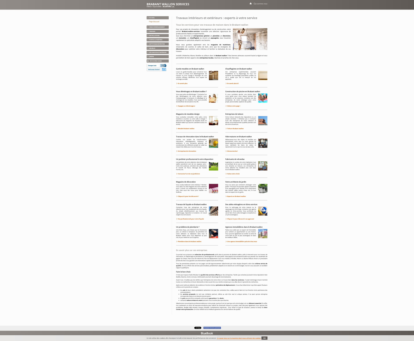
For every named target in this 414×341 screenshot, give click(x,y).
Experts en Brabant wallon (236, 196)
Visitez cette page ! (233, 106)
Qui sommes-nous (260, 4)
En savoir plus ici (233, 83)
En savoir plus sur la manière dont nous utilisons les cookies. (239, 338)
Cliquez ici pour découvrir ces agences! (240, 219)
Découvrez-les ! (232, 151)
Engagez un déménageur (186, 106)
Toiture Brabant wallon (235, 128)
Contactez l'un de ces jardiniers (189, 174)
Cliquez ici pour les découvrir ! (188, 196)
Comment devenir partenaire (212, 327)
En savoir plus (182, 83)
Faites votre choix (233, 174)
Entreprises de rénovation (187, 151)
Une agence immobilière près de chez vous (242, 241)
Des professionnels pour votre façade (191, 219)
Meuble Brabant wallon (186, 128)
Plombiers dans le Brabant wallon (189, 241)
